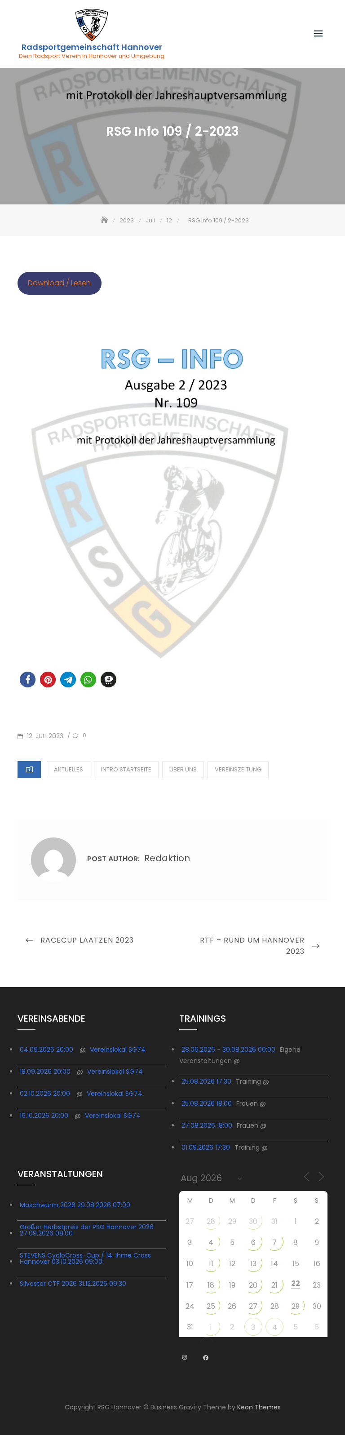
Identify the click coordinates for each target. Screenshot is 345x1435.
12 (232, 1263)
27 (190, 1221)
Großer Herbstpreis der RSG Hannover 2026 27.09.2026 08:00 (87, 1230)
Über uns (183, 769)
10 (189, 1263)
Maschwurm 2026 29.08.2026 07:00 (75, 1204)
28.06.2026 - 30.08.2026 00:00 (228, 1049)
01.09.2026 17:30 (205, 1147)
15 (295, 1263)
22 (295, 1283)
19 (232, 1285)
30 (253, 1221)
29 (232, 1221)
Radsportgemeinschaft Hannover (92, 47)
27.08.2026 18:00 (206, 1125)
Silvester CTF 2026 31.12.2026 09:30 (73, 1283)
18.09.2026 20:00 (45, 1071)
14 (274, 1263)
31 (274, 1221)
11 (211, 1263)
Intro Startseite (126, 769)
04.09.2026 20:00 (46, 1049)
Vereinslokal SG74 (118, 1049)
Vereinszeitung (238, 769)
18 (211, 1285)
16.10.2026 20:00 (44, 1115)
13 (253, 1263)
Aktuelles (68, 769)
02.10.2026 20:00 (45, 1093)
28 (211, 1221)
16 (317, 1263)
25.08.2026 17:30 (206, 1081)
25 (211, 1306)
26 (232, 1306)
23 (317, 1285)
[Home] (105, 220)
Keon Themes (259, 1407)
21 (274, 1285)
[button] (27, 679)
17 (189, 1285)
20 (253, 1285)
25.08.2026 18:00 (206, 1103)
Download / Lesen (59, 283)
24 (190, 1306)
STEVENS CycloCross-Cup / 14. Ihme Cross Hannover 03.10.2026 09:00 (85, 1258)
